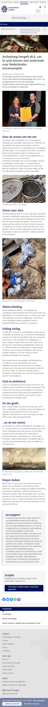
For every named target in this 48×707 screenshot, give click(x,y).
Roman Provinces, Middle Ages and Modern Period (21, 623)
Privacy (4, 647)
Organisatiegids (33, 2)
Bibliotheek (43, 2)
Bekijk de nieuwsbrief (10, 694)
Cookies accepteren (12, 704)
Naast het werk (7, 673)
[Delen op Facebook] (4, 599)
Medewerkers (24, 2)
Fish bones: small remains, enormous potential (23, 588)
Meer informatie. (39, 700)
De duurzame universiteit (11, 663)
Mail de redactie (8, 644)
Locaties (5, 640)
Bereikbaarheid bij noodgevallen (13, 682)
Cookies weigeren (32, 704)
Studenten (16, 2)
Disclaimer (6, 651)
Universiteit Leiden (6, 2)
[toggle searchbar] (45, 7)
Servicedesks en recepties (11, 637)
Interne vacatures (8, 666)
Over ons (5, 659)
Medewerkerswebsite (7, 29)
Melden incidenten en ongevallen (14, 685)
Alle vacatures (7, 670)
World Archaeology (9, 619)
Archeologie (6, 614)
